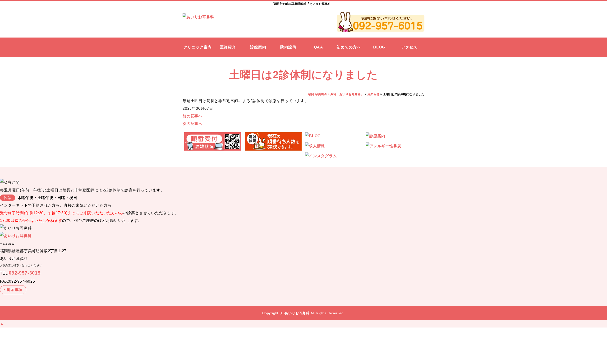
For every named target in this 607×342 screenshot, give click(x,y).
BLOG (379, 47)
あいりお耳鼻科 (297, 313)
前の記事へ (192, 116)
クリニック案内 (198, 47)
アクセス (409, 47)
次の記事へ (192, 124)
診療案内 (258, 47)
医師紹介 (228, 47)
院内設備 (288, 47)
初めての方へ (349, 47)
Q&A (318, 47)
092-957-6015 (25, 273)
